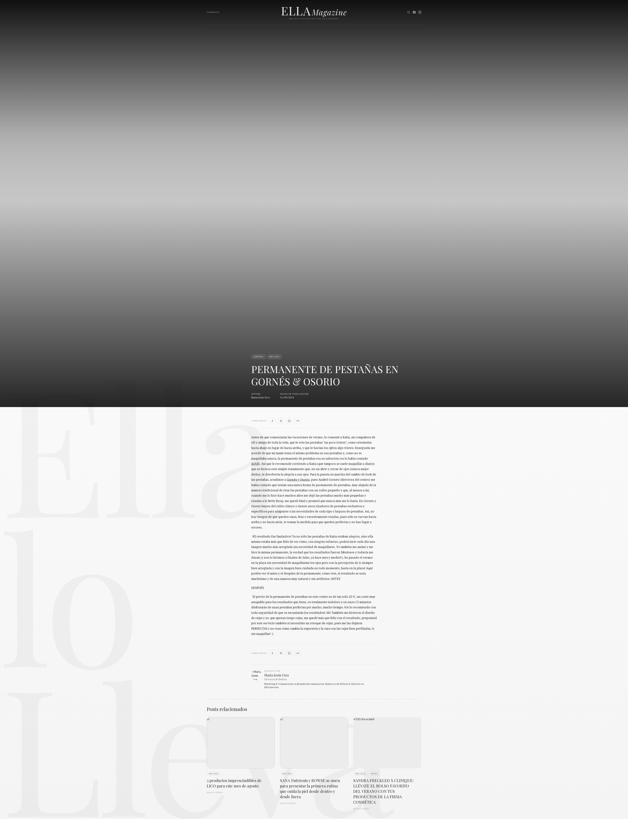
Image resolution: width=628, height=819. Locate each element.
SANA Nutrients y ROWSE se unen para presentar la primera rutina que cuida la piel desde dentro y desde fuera (310, 788)
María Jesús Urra (260, 397)
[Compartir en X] (281, 421)
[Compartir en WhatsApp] (289, 421)
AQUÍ (255, 463)
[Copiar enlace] (298, 421)
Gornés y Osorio (298, 479)
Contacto (213, 12)
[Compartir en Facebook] (272, 421)
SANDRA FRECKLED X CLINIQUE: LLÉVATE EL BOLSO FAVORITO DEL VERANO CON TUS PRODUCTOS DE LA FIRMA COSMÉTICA (383, 791)
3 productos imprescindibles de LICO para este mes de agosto (234, 783)
